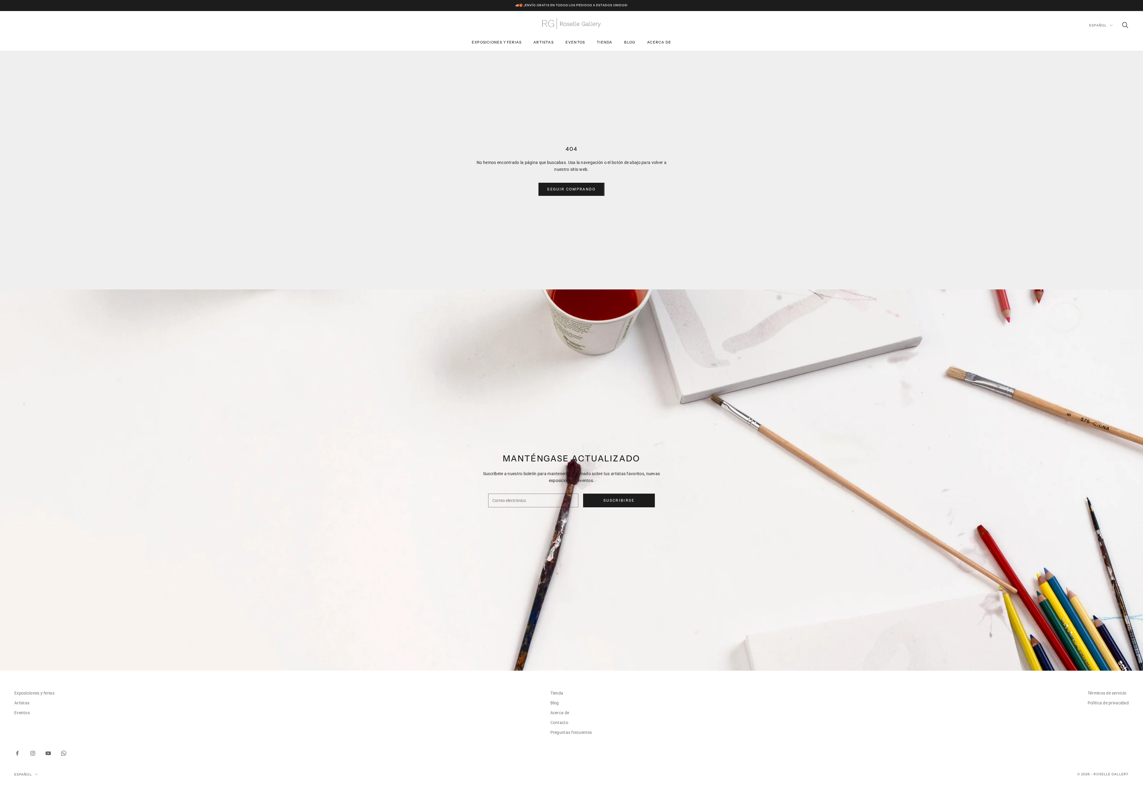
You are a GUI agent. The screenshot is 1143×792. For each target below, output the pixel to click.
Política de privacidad (1108, 702)
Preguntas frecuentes (571, 732)
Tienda (604, 42)
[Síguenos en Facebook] (17, 753)
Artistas (543, 42)
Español (1098, 25)
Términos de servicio (1107, 693)
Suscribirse (619, 500)
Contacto (559, 722)
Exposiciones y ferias (496, 42)
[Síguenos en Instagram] (33, 753)
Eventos (575, 42)
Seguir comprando (571, 189)
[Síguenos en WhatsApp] (64, 753)
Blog (629, 42)
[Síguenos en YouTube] (48, 753)
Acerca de (659, 42)
